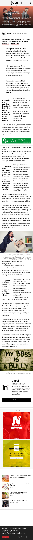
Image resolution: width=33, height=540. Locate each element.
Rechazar (14, 537)
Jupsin (9, 33)
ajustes (23, 533)
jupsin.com (15, 43)
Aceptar (5, 537)
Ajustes (23, 537)
